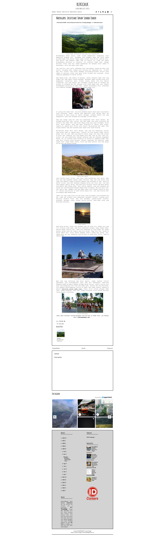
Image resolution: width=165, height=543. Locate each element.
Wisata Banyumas (65, 513)
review (67, 524)
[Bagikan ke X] (61, 323)
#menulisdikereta (64, 501)
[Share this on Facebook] (59, 321)
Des (64, 451)
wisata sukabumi (64, 526)
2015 (63, 482)
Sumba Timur (79, 22)
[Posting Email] (57, 323)
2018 (63, 448)
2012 (63, 490)
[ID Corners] (92, 500)
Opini (71, 507)
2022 (63, 438)
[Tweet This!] (61, 321)
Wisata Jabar (63, 516)
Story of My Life (65, 12)
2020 (63, 443)
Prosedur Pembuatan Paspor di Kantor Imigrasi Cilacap (92, 457)
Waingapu (89, 22)
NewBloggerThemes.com (90, 532)
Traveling (59, 12)
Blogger (90, 531)
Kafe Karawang (66, 504)
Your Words (68, 522)
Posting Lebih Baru (56, 348)
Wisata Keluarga (69, 516)
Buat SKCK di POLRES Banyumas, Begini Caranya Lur (92, 449)
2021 (63, 440)
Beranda (54, 12)
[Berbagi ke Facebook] (63, 323)
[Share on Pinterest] (64, 321)
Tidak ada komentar (98, 22)
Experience (69, 503)
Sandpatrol (76, 532)
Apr (64, 474)
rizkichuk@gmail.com (83, 317)
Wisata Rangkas (64, 520)
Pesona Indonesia (71, 22)
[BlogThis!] (60, 323)
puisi (65, 524)
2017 (63, 477)
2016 (63, 479)
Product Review (73, 12)
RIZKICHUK (82, 4)
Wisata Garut (69, 515)
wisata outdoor (69, 525)
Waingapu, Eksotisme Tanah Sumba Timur (76, 18)
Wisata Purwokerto (68, 519)
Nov (65, 454)
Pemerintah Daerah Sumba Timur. (72, 289)
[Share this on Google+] (63, 321)
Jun (65, 469)
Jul (64, 466)
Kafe (62, 504)
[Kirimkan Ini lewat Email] (59, 323)
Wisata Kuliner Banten (65, 517)
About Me (80, 12)
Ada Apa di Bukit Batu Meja (94, 479)
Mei (64, 471)
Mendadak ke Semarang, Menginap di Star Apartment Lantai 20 (92, 465)
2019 (63, 446)
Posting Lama (110, 348)
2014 (63, 485)
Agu (65, 463)
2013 (63, 488)
